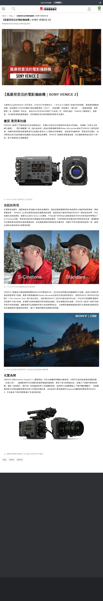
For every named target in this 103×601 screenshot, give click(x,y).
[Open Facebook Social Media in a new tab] (4, 527)
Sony (4, 460)
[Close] (100, 2)
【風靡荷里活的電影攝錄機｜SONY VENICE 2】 (27, 20)
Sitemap (5, 498)
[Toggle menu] (4, 8)
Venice (11, 460)
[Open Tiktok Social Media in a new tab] (25, 527)
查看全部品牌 (74, 517)
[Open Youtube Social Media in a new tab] (11, 527)
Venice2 (19, 460)
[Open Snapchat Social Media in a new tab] (38, 527)
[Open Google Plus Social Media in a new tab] (31, 527)
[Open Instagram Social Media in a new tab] (18, 527)
